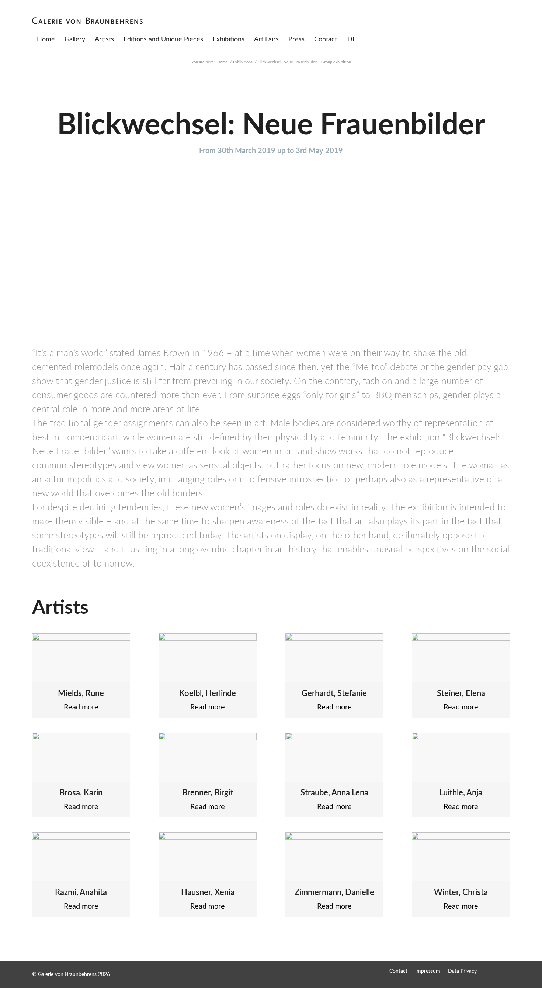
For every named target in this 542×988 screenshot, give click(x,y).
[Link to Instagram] (504, 971)
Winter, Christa (461, 892)
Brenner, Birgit (207, 793)
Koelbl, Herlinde (207, 693)
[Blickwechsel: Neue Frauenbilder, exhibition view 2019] (192, 320)
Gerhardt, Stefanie (334, 693)
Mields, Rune (81, 693)
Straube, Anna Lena (334, 793)
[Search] (505, 39)
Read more (81, 707)
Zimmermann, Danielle (334, 892)
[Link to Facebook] (489, 971)
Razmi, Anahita (81, 892)
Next (493, 269)
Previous (49, 269)
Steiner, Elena (461, 693)
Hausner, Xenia (207, 892)
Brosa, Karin (81, 793)
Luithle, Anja (460, 793)
